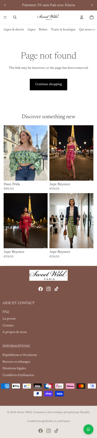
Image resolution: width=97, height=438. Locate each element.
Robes (43, 29)
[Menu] (5, 17)
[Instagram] (48, 289)
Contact (8, 325)
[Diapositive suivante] (92, 5)
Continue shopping (48, 84)
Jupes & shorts (13, 29)
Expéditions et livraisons (19, 355)
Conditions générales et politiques (48, 421)
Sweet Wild (24, 412)
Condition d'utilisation (18, 375)
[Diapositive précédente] (5, 5)
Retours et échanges (16, 362)
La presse (9, 318)
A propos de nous (14, 332)
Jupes (31, 29)
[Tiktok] (56, 289)
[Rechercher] (15, 17)
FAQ (5, 312)
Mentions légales (14, 368)
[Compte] (82, 17)
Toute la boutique (63, 29)
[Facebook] (40, 289)
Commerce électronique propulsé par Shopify (61, 412)
